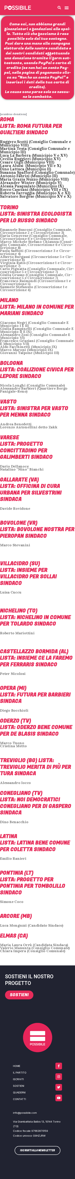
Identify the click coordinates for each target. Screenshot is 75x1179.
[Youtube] (58, 1098)
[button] (59, 8)
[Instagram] (58, 1076)
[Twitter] (58, 1087)
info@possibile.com (25, 1112)
